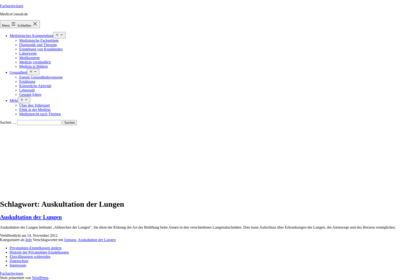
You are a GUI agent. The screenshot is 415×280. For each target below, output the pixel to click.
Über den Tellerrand (34, 105)
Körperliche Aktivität (35, 86)
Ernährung (27, 81)
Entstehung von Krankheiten (41, 49)
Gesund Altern (30, 94)
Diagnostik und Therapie (38, 45)
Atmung (70, 240)
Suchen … (8, 122)
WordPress (40, 278)
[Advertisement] (207, 161)
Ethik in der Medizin (34, 110)
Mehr (14, 100)
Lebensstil (27, 90)
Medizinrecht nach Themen (40, 114)
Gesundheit (18, 72)
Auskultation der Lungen (31, 217)
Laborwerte (28, 53)
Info (28, 240)
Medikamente (29, 58)
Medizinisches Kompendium (31, 36)
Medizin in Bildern (33, 66)
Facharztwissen (11, 6)
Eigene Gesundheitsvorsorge (41, 77)
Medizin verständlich (35, 62)
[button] (35, 248)
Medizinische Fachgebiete (39, 40)
